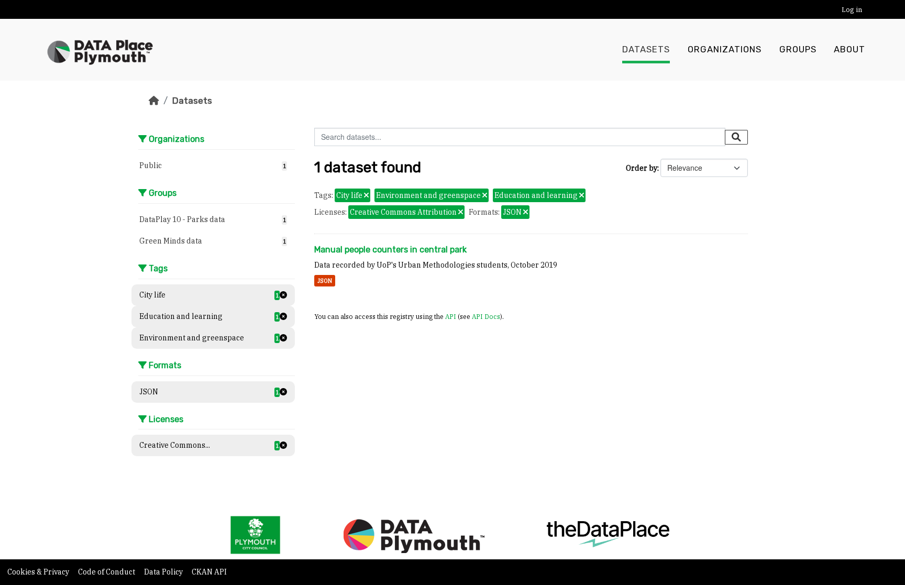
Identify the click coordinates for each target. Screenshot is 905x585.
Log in (852, 9)
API (450, 316)
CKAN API (209, 572)
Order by (641, 168)
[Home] (154, 100)
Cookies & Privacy (39, 572)
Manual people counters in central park (390, 250)
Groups (797, 49)
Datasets (646, 49)
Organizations (724, 49)
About (849, 49)
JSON (324, 280)
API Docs (486, 316)
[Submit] (736, 137)
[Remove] (366, 196)
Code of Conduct (107, 572)
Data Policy (164, 572)
